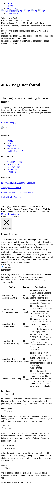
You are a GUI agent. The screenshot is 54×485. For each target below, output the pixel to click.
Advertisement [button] (7, 445)
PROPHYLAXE (14, 162)
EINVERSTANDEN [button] (10, 216)
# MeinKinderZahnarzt (11, 197)
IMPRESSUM (13, 148)
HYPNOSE (12, 172)
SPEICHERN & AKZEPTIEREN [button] (16, 482)
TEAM (10, 143)
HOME (10, 141)
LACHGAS (12, 169)
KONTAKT (12, 146)
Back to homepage (9, 122)
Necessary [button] (5, 264)
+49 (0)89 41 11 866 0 (11, 187)
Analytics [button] (5, 425)
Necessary (8, 267)
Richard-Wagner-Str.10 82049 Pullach (17, 192)
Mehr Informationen (10, 214)
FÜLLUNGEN (13, 167)
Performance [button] (6, 408)
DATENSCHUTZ (15, 151)
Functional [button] (5, 391)
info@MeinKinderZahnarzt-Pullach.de (18, 183)
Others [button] (4, 465)
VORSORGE (13, 164)
